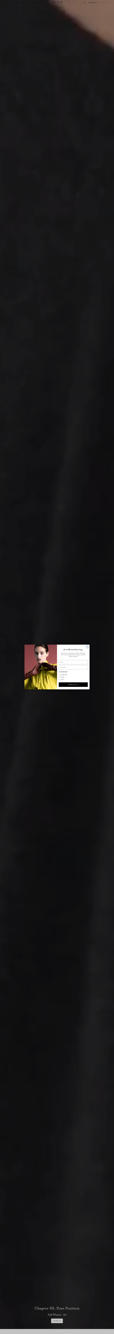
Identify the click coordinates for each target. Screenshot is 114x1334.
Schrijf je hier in (73, 684)
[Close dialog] (87, 646)
